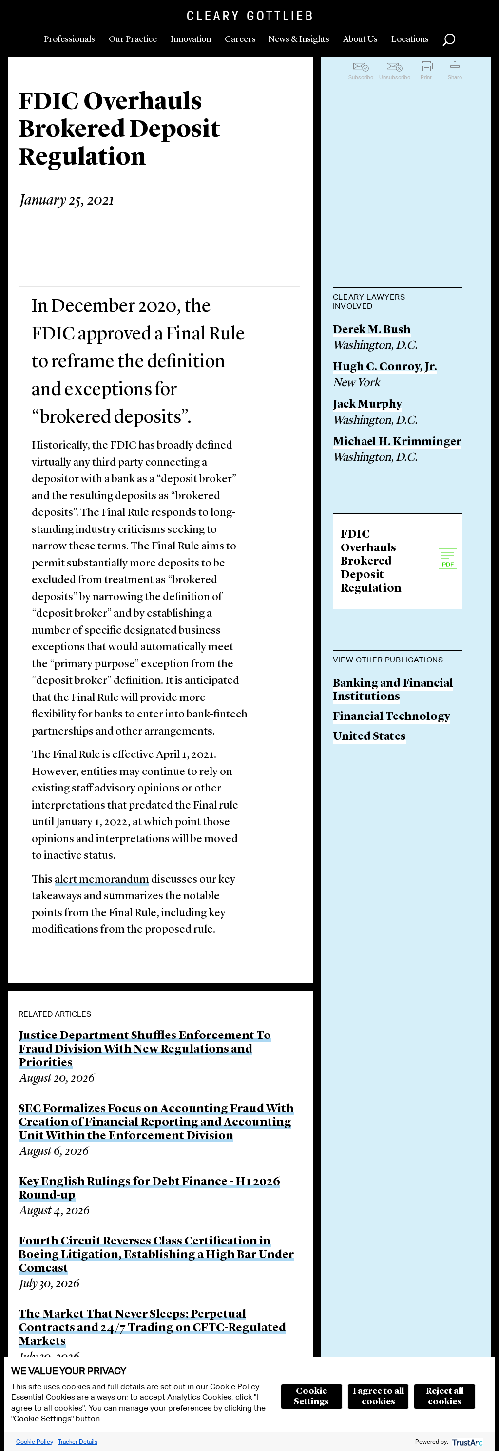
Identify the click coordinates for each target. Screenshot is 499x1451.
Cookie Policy (34, 1441)
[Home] (249, 15)
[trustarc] (466, 1441)
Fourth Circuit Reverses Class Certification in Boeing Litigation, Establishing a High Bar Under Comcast (156, 1255)
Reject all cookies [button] (444, 1396)
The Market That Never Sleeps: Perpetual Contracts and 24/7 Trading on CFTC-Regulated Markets (152, 1328)
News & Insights (299, 39)
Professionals (69, 39)
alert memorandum (102, 880)
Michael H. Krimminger (397, 442)
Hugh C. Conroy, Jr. (385, 367)
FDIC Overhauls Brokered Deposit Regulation (371, 561)
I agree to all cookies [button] (378, 1396)
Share (455, 77)
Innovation (191, 39)
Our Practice (133, 39)
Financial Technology (391, 717)
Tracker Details (77, 1441)
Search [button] (448, 40)
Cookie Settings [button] (311, 1396)
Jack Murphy (367, 405)
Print (426, 77)
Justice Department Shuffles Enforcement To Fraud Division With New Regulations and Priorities (145, 1049)
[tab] (398, 302)
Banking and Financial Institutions (393, 690)
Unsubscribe (394, 77)
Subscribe (360, 77)
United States (369, 737)
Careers (240, 39)
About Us (360, 39)
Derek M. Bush (372, 330)
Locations (410, 39)
